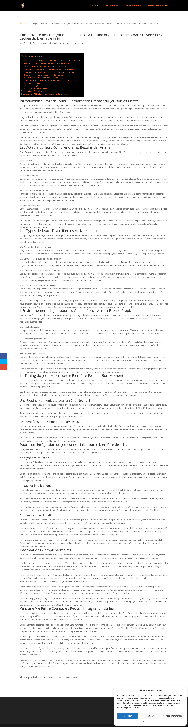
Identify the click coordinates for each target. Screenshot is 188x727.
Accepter (127, 715)
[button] (182, 690)
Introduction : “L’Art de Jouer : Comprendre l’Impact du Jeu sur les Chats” (52, 60)
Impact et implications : (35, 86)
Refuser (150, 715)
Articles (95, 6)
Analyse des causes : (34, 83)
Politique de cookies (149, 722)
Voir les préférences (172, 715)
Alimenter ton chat (135, 6)
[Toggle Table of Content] (78, 56)
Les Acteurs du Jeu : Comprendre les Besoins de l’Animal (46, 63)
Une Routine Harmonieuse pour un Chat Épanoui (45, 75)
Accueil (23, 24)
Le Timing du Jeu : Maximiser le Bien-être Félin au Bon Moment (48, 72)
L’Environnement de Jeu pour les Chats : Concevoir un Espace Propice (51, 69)
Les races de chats (113, 6)
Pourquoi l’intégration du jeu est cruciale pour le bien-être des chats (51, 80)
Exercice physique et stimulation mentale (51, 43)
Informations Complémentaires (36, 91)
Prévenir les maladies (158, 6)
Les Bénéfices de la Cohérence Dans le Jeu (43, 77)
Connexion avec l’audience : (37, 88)
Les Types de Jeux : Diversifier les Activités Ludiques (44, 66)
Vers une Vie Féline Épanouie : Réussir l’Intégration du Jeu (46, 94)
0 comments (77, 43)
